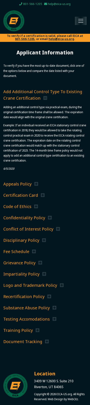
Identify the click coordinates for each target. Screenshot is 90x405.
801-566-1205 (25, 39)
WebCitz (73, 399)
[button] (20, 184)
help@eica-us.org (61, 39)
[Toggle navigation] (81, 21)
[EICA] (15, 386)
